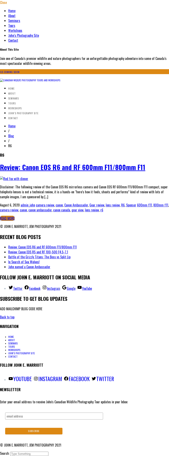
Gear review (96, 205)
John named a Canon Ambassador (29, 266)
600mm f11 (144, 205)
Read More (7, 218)
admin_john (28, 205)
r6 (101, 210)
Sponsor (131, 205)
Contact (13, 40)
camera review (45, 205)
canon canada (61, 210)
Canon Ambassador (76, 205)
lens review (113, 205)
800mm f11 (160, 205)
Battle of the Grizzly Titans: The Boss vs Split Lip (39, 256)
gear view (77, 210)
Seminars (14, 20)
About (11, 15)
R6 (123, 205)
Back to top (7, 317)
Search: (5, 453)
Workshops (15, 30)
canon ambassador (40, 210)
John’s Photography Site (23, 35)
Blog (11, 135)
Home (11, 10)
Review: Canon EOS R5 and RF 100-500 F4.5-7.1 (38, 252)
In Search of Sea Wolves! (24, 261)
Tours (11, 25)
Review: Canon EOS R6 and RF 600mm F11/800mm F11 (72, 167)
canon (59, 205)
